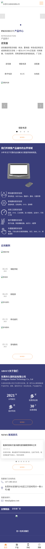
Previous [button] (2, 16)
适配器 (36, 64)
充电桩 (36, 74)
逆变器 (8, 64)
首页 (5, 547)
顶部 (39, 547)
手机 (28, 547)
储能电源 (22, 64)
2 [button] (24, 25)
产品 (16, 547)
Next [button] (42, 16)
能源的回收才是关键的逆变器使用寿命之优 (19, 445)
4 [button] (28, 131)
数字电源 (8, 74)
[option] (22, 106)
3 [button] (24, 131)
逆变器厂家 (16, 509)
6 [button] (28, 461)
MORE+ (22, 137)
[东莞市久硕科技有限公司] (10, 3)
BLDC (22, 74)
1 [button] (20, 25)
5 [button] (26, 461)
